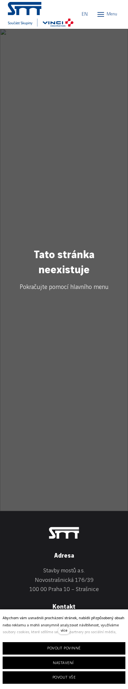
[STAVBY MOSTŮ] (37, 8)
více (64, 630)
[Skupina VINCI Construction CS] (41, 22)
